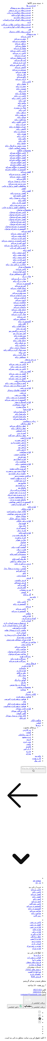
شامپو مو (22, 483)
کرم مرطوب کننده (18, 478)
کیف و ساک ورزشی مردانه (15, 385)
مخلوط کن (21, 552)
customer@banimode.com (31, 994)
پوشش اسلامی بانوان (17, 148)
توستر (23, 557)
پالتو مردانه (21, 77)
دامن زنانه (22, 105)
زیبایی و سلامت (29, 421)
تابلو (24, 573)
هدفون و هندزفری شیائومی (14, 706)
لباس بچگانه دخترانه (17, 155)
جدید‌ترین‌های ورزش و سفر (20, 10)
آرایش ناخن (21, 450)
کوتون (28, 732)
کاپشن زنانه (21, 129)
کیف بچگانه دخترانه (18, 165)
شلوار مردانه (20, 46)
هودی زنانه (21, 134)
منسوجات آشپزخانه (18, 554)
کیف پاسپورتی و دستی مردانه (14, 241)
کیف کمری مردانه (18, 243)
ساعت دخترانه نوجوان (17, 651)
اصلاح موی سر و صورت (16, 471)
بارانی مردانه (20, 79)
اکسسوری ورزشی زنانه (16, 397)
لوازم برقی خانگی (23, 521)
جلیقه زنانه (21, 143)
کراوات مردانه (20, 298)
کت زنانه (22, 110)
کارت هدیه (36, 758)
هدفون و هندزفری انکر (16, 704)
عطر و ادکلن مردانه (18, 426)
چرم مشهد (26, 737)
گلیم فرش (21, 587)
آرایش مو (22, 447)
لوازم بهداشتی (25, 452)
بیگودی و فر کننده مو (17, 473)
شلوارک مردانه (20, 48)
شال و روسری (20, 108)
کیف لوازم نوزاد (19, 271)
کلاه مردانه (21, 291)
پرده (24, 566)
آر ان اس (27, 749)
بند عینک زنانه (20, 343)
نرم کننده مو (21, 485)
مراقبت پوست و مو (23, 476)
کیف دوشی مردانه (18, 233)
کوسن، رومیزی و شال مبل (15, 568)
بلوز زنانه (22, 101)
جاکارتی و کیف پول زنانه (16, 264)
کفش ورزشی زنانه (18, 376)
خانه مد (33, 597)
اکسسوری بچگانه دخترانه (15, 169)
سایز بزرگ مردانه (18, 279)
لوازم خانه (32, 507)
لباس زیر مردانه (19, 53)
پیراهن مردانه (20, 43)
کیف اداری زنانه (19, 260)
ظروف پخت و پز (19, 535)
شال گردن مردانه (18, 314)
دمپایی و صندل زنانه (17, 198)
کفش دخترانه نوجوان (17, 219)
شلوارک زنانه (20, 93)
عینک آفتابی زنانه (19, 326)
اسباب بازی (26, 621)
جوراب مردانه (20, 55)
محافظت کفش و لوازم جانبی (14, 207)
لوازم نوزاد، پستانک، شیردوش (18, 640)
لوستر (23, 592)
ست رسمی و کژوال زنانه (15, 146)
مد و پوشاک (31, 34)
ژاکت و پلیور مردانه (18, 65)
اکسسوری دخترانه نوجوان (15, 229)
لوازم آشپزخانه (25, 533)
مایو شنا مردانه (20, 412)
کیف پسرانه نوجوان (18, 222)
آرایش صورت (20, 440)
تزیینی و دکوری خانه (22, 564)
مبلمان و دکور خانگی (17, 519)
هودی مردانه (21, 72)
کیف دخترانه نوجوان (17, 224)
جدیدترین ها (31, 5)
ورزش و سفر (30, 359)
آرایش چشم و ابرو (18, 443)
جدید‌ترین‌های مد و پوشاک (20, 8)
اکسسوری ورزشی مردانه (15, 400)
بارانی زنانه (21, 136)
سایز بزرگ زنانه (19, 281)
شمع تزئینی (21, 575)
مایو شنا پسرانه (19, 419)
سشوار (23, 466)
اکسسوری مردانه (24, 283)
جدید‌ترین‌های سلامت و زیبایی (19, 13)
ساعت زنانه (21, 649)
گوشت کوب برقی (18, 547)
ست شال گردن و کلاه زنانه (15, 350)
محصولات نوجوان (24, 210)
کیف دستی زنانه (19, 257)
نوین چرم (27, 742)
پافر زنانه (22, 141)
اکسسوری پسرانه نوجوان (15, 226)
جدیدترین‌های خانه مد (22, 17)
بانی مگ (37, 761)
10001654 (37, 992)
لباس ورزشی (25, 362)
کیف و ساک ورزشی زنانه (15, 383)
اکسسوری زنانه (24, 321)
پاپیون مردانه (20, 300)
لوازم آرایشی (25, 438)
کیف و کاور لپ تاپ (18, 248)
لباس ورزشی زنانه (18, 367)
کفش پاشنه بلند (19, 195)
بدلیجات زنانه (20, 345)
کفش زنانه (26, 191)
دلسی (28, 744)
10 (36, 883)
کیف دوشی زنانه (19, 253)
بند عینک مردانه (19, 312)
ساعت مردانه (20, 647)
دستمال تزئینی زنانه (18, 347)
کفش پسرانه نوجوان (17, 217)
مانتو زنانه (22, 103)
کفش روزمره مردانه (17, 174)
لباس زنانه (26, 81)
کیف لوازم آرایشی (18, 504)
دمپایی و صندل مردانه (17, 181)
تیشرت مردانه (20, 39)
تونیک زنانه (21, 117)
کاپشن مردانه (20, 67)
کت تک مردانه (20, 60)
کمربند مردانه (20, 286)
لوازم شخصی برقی (23, 464)
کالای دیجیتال (30, 694)
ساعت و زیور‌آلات (28, 642)
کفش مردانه (26, 172)
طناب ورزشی (20, 395)
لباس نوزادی (21, 269)
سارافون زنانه (20, 119)
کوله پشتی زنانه (19, 255)
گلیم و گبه (22, 585)
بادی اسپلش (21, 431)
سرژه (28, 751)
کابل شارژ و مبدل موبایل (16, 716)
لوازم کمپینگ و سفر (23, 402)
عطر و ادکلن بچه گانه (17, 435)
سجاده (23, 689)
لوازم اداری (21, 671)
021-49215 (37, 990)
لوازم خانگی (26, 509)
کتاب (29, 692)
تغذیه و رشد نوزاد (24, 637)
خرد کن (23, 545)
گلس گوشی (21, 713)
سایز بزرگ (26, 276)
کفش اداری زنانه (19, 203)
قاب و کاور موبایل (18, 711)
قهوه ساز (22, 523)
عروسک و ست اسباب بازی (15, 623)
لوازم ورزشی (25, 388)
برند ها (38, 725)
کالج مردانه (21, 179)
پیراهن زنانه (21, 112)
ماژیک (23, 682)
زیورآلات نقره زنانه (18, 659)
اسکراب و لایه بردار (18, 490)
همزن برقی (21, 549)
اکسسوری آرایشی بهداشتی (20, 502)
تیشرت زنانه (21, 86)
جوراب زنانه (21, 124)
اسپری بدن (21, 433)
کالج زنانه (22, 200)
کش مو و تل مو (19, 333)
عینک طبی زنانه (19, 340)
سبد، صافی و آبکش (18, 561)
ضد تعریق (22, 457)
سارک (28, 754)
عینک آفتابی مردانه (18, 288)
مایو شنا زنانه (20, 414)
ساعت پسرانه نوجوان (17, 654)
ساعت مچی (26, 644)
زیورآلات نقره (25, 656)
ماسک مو (22, 488)
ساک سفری (21, 407)
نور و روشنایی (25, 590)
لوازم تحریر (26, 666)
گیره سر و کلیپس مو (17, 331)
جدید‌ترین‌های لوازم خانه (21, 15)
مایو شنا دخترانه (19, 416)
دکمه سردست (20, 305)
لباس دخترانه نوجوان (17, 215)
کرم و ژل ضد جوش (18, 492)
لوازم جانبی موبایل (23, 709)
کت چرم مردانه (19, 63)
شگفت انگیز (36, 720)
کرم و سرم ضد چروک (17, 495)
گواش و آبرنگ (20, 680)
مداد (24, 678)
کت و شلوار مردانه (18, 58)
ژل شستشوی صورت (17, 497)
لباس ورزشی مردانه (17, 364)
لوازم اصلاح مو (20, 459)
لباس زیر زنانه (20, 96)
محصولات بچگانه (24, 150)
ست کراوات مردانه (18, 295)
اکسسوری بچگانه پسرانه (16, 167)
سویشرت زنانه (20, 131)
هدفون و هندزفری (23, 697)
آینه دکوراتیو (21, 571)
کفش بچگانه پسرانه (18, 157)
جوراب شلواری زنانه (17, 127)
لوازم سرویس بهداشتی (16, 514)
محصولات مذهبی (24, 687)
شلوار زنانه (21, 84)
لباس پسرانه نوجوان (17, 212)
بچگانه (28, 613)
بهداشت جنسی (20, 454)
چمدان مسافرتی (19, 405)
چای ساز (22, 526)
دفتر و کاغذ (21, 673)
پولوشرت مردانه (19, 41)
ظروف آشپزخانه (19, 559)
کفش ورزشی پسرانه (17, 378)
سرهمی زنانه (20, 115)
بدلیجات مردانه (20, 307)
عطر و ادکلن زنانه (18, 428)
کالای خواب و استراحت (16, 511)
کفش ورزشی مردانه (17, 374)
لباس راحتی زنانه (19, 98)
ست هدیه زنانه (20, 336)
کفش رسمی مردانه (18, 177)
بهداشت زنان (20, 461)
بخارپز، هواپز (21, 540)
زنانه (29, 599)
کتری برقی (21, 530)
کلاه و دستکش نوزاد (18, 274)
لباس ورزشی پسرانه (17, 369)
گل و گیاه (27, 595)
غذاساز (23, 542)
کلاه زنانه (22, 324)
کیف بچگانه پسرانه (18, 162)
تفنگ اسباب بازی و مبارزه (15, 635)
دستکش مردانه (19, 319)
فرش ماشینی (20, 580)
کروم (29, 739)
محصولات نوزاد (24, 267)
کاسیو (28, 747)
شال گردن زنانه (19, 355)
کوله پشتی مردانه (18, 236)
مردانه (28, 606)
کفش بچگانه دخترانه (17, 160)
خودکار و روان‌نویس (18, 685)
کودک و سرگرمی (29, 618)
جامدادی (22, 668)
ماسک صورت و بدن (18, 499)
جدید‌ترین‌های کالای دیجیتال (20, 32)
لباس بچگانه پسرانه (18, 153)
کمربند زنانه (21, 329)
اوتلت (38, 723)
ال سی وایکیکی (24, 735)
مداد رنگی (22, 675)
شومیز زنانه (21, 89)
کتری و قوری (20, 537)
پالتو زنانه (22, 139)
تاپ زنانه (22, 91)
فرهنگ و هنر (31, 663)
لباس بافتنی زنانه (19, 122)
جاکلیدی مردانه (19, 302)
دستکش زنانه (20, 357)
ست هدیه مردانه (19, 293)
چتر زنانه (22, 352)
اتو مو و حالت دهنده (18, 469)
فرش (28, 578)
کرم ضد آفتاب (20, 481)
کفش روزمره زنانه (18, 193)
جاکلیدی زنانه (20, 338)
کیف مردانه (26, 231)
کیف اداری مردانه (18, 238)
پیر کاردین (27, 730)
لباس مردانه (26, 36)
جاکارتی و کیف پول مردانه (15, 245)
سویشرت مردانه (19, 70)
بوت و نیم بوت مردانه (17, 184)
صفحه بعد (37, 881)
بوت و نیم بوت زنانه (18, 205)
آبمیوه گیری (21, 528)
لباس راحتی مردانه (18, 51)
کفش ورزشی (25, 371)
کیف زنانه (27, 250)
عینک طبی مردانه (19, 309)
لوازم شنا (27, 409)
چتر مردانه (21, 317)
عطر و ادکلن (25, 423)
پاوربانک (22, 718)
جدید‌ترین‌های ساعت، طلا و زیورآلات (16, 25)
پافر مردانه (21, 74)
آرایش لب (22, 445)
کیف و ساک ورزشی (22, 381)
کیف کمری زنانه (19, 262)
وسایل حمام (21, 516)
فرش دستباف (20, 583)
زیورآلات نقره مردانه (17, 661)
